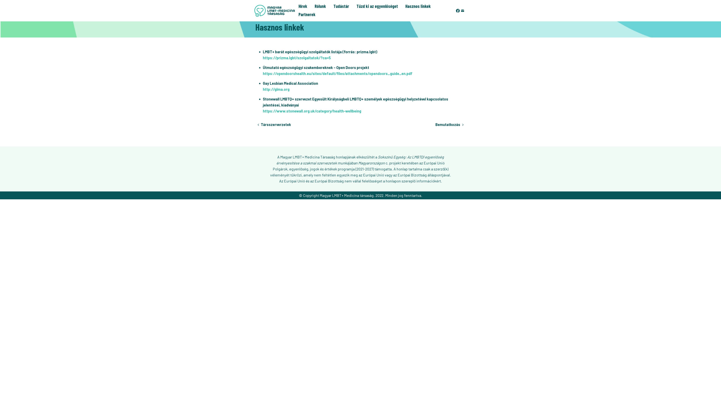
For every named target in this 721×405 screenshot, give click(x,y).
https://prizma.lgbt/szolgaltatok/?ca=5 (297, 58)
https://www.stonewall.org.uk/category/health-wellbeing (312, 111)
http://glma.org (276, 89)
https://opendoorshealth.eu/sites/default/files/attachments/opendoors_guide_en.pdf (337, 73)
